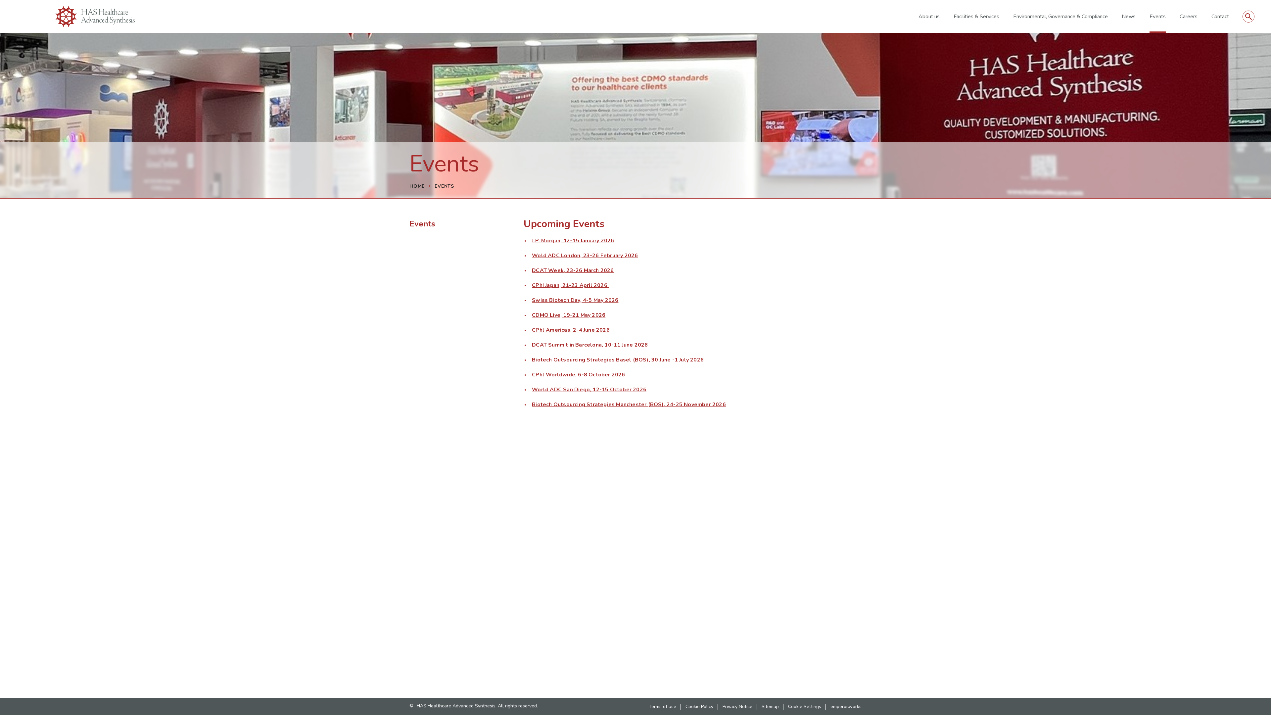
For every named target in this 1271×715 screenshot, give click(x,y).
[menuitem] (929, 17)
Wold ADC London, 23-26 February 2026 (585, 255)
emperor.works (846, 706)
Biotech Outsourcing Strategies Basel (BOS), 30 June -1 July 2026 (618, 359)
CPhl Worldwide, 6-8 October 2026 (578, 374)
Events (1158, 16)
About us (929, 16)
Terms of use (662, 706)
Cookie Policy (699, 706)
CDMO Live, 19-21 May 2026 (568, 315)
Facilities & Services (976, 16)
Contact (1220, 16)
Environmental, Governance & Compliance (1060, 16)
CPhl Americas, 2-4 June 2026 (571, 330)
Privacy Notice (737, 706)
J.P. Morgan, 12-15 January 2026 (573, 240)
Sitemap (770, 706)
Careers (1189, 16)
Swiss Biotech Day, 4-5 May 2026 (575, 300)
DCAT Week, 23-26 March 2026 (573, 270)
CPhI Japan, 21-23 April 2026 (570, 285)
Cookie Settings (804, 706)
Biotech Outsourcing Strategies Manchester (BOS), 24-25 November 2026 (629, 404)
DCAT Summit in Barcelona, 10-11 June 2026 (590, 345)
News (1129, 16)
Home (417, 186)
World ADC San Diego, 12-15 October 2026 (589, 389)
